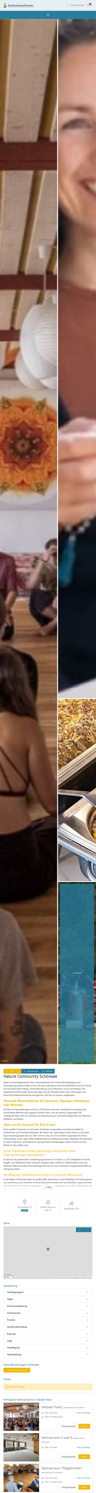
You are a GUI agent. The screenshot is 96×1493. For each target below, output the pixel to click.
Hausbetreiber (77, 5)
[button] (48, 15)
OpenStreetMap (66, 1278)
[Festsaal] (48, 1417)
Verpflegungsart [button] (15, 1292)
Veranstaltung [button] (14, 1354)
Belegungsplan (69, 1426)
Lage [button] (9, 1340)
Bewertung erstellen (18, 1370)
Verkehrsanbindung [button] (17, 1326)
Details (84, 1426)
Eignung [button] (11, 1333)
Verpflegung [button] (13, 1347)
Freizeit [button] (11, 1319)
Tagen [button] (10, 1299)
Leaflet (55, 1278)
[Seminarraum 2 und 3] (48, 1447)
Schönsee (24, 1210)
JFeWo (90, 1278)
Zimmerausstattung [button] (17, 1306)
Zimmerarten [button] (14, 1313)
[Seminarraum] (48, 1478)
